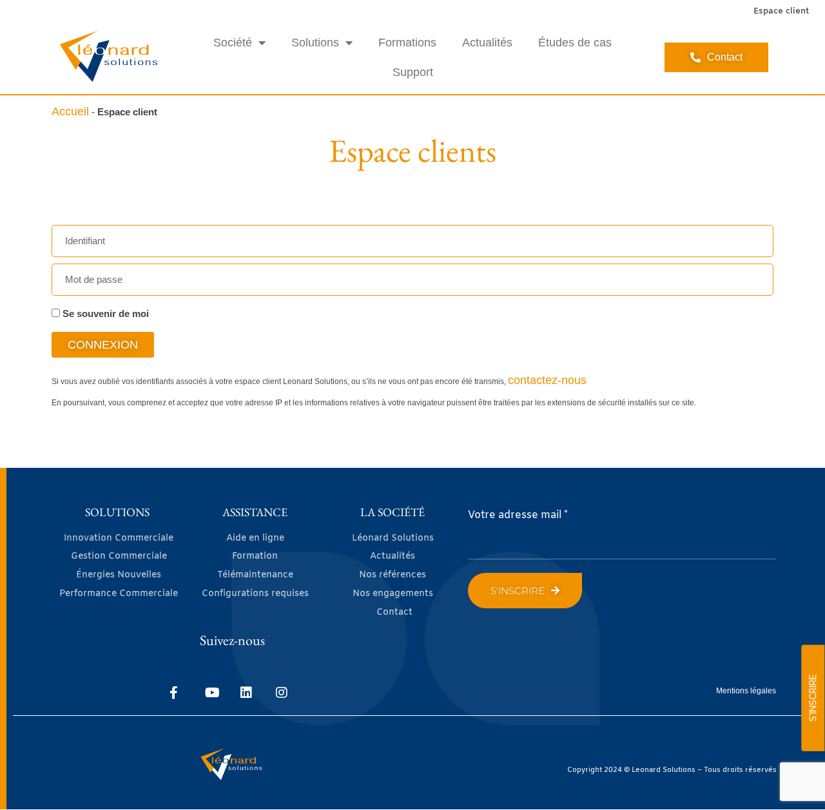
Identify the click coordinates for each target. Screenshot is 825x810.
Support (413, 72)
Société (232, 42)
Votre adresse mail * (518, 515)
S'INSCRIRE (813, 698)
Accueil (70, 111)
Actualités (487, 42)
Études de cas (575, 42)
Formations (407, 42)
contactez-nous (547, 380)
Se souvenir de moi (104, 313)
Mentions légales (746, 690)
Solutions (315, 42)
